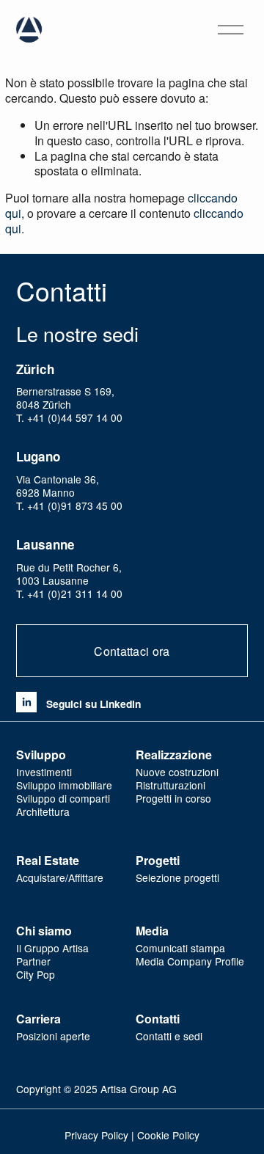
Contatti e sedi (169, 1035)
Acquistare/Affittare (59, 877)
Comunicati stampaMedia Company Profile (190, 954)
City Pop (35, 974)
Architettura (43, 811)
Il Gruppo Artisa (52, 947)
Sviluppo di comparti (63, 798)
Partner (33, 961)
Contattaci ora (131, 651)
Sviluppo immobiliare (64, 785)
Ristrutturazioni (170, 785)
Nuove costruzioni (177, 771)
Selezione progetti (177, 877)
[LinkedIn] (26, 702)
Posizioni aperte (53, 1035)
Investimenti (44, 771)
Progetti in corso (173, 798)
